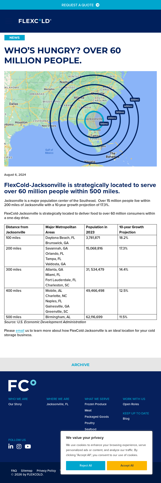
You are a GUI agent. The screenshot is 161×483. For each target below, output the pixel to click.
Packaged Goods (97, 416)
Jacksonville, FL (58, 404)
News (14, 38)
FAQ (14, 470)
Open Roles (131, 404)
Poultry (90, 423)
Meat (88, 410)
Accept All (127, 465)
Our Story (15, 404)
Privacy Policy (46, 470)
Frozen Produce (95, 404)
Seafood (90, 429)
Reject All (86, 465)
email (20, 330)
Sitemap (26, 470)
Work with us (134, 399)
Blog (126, 418)
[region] (106, 453)
